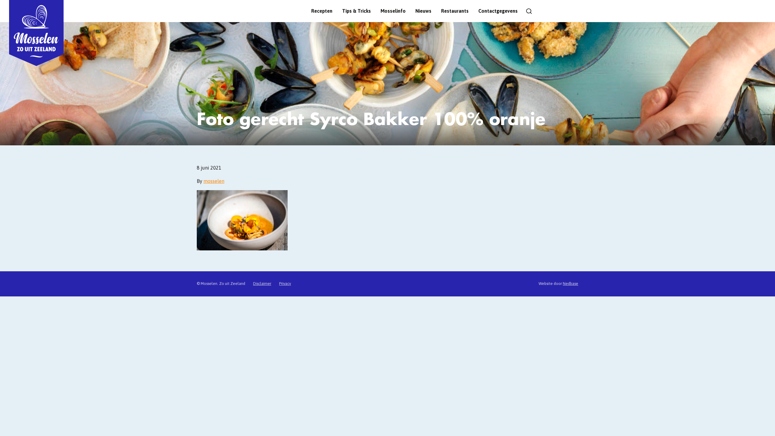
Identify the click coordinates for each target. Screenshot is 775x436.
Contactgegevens (498, 11)
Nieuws (423, 11)
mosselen (213, 181)
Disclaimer (262, 283)
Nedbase (570, 283)
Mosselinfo (393, 11)
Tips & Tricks (356, 11)
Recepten (321, 11)
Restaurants (455, 11)
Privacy (285, 283)
